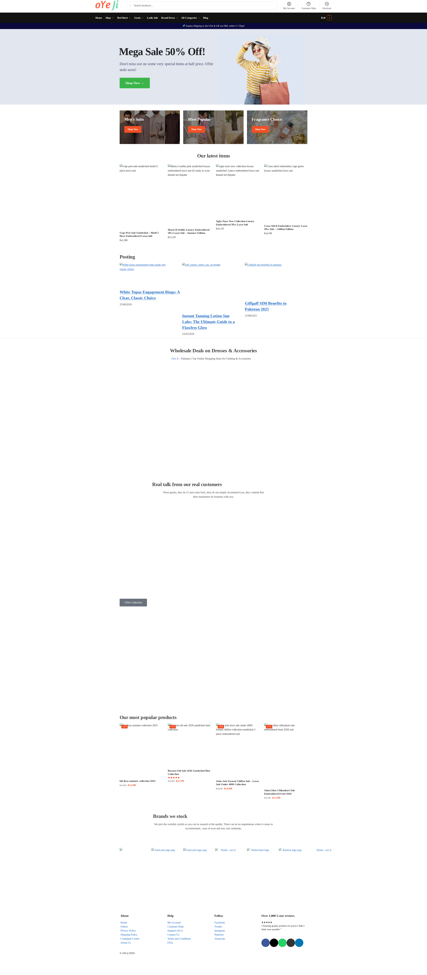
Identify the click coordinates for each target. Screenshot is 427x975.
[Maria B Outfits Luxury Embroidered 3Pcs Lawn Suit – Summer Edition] (189, 195)
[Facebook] (265, 943)
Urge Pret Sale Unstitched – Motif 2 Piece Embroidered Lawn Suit (139, 234)
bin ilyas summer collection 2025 (138, 781)
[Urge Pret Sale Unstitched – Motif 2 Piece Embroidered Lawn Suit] (141, 196)
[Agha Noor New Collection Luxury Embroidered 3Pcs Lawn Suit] (237, 190)
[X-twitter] (274, 943)
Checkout (326, 8)
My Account (289, 8)
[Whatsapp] (282, 943)
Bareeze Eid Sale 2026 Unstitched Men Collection (189, 772)
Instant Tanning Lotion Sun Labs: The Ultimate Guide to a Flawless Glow (208, 322)
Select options (189, 788)
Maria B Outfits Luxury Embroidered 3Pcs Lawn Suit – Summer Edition (188, 231)
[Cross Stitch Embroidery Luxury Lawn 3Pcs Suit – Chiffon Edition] (285, 193)
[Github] (291, 943)
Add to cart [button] (141, 247)
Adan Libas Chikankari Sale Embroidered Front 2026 (279, 792)
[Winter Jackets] (277, 127)
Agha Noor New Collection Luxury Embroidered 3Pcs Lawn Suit (235, 223)
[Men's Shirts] (150, 127)
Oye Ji (174, 358)
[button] (326, 18)
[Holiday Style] (213, 127)
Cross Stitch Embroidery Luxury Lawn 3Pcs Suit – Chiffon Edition (285, 228)
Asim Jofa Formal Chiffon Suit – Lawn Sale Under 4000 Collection (237, 783)
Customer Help (309, 8)
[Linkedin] (299, 943)
